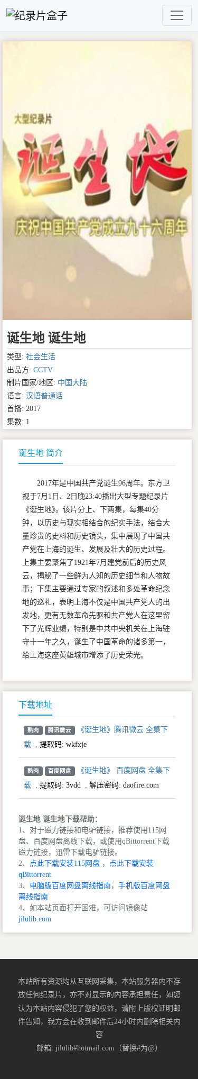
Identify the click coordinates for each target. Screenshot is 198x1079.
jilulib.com (34, 919)
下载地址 (35, 704)
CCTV (43, 370)
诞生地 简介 (40, 453)
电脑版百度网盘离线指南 (70, 886)
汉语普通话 (44, 396)
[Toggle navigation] (177, 15)
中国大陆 (72, 383)
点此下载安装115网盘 (65, 863)
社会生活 (40, 357)
